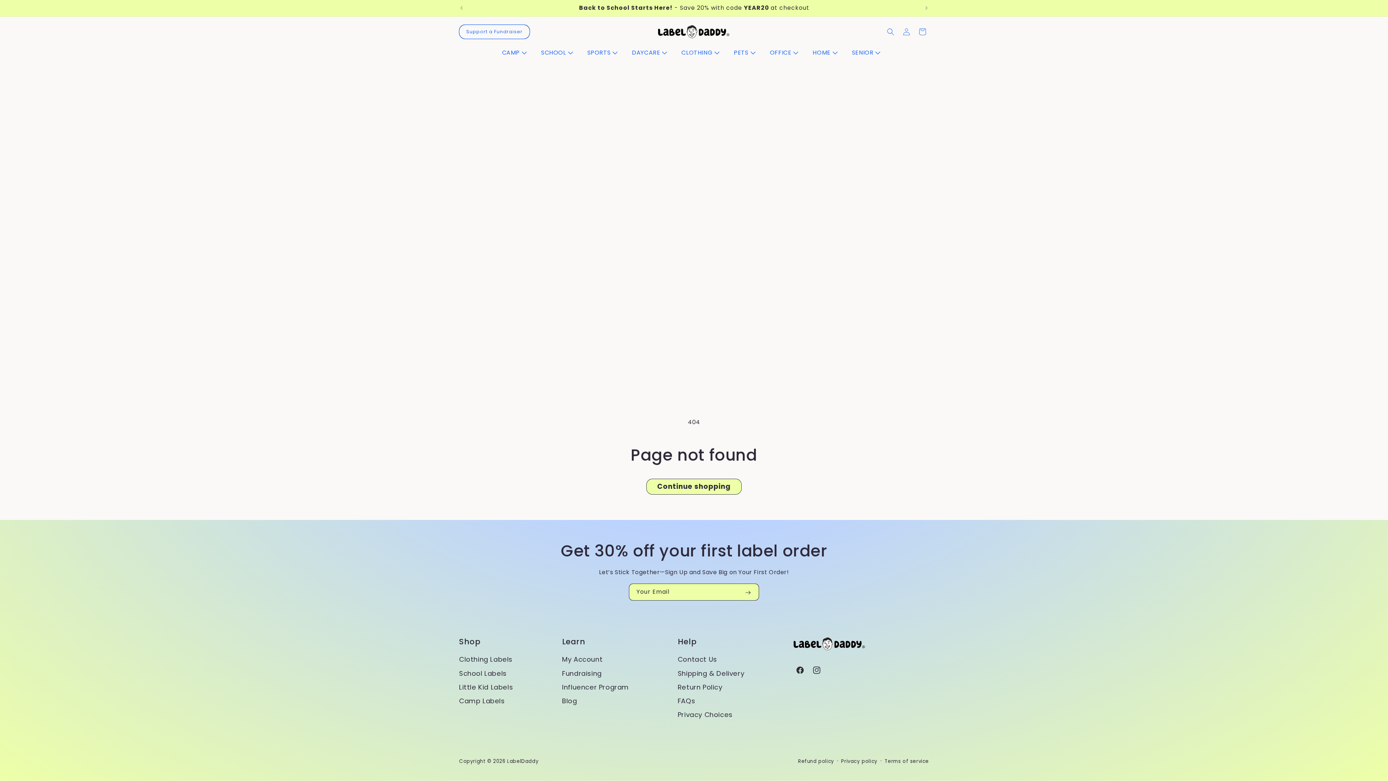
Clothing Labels (486, 659)
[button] (517, 53)
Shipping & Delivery (711, 673)
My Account (582, 659)
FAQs (686, 700)
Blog (569, 700)
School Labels (483, 673)
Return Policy (700, 687)
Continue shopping (694, 486)
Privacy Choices (705, 714)
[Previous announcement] (462, 8)
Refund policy (816, 761)
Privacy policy (859, 761)
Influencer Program (595, 687)
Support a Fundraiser (494, 32)
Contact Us (697, 659)
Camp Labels (482, 700)
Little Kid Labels (486, 687)
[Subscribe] (748, 592)
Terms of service (906, 761)
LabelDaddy (523, 761)
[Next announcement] (926, 8)
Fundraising (582, 673)
